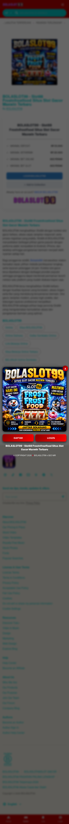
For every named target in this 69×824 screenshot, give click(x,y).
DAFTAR (18, 437)
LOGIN (51, 437)
